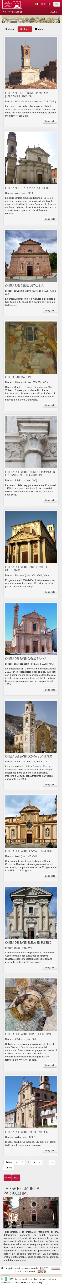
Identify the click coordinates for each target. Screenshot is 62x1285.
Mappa (11, 29)
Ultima (9, 1167)
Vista (40, 29)
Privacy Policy (21, 1282)
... (46, 1162)
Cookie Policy (35, 1282)
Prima (9, 1162)
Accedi (54, 11)
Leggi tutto (50, 121)
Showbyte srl (7, 1282)
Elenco (26, 29)
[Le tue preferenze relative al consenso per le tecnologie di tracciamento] (6, 1279)
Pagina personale (12, 11)
